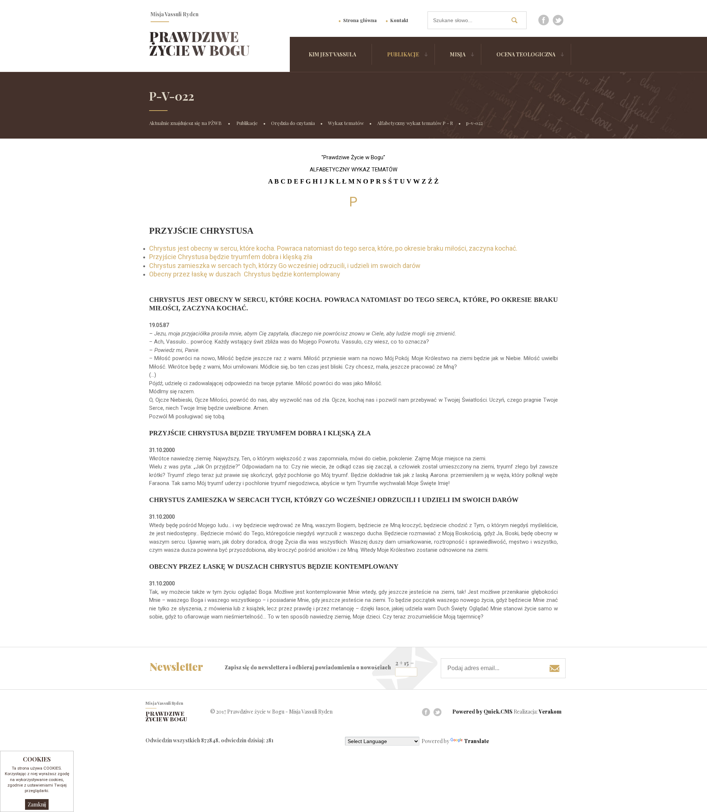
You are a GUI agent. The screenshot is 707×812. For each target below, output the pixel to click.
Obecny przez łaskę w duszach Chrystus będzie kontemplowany (244, 274)
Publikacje (403, 54)
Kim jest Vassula (332, 54)
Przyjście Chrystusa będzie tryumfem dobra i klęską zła (230, 257)
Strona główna (360, 20)
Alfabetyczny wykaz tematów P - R (415, 123)
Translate (476, 741)
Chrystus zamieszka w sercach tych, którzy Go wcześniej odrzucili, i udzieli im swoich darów (285, 265)
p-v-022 (474, 123)
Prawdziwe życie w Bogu (199, 43)
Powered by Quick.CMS (483, 711)
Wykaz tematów (346, 123)
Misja (457, 54)
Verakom (550, 711)
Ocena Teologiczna (525, 54)
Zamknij (37, 804)
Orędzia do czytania (293, 123)
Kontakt (399, 20)
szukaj (517, 20)
